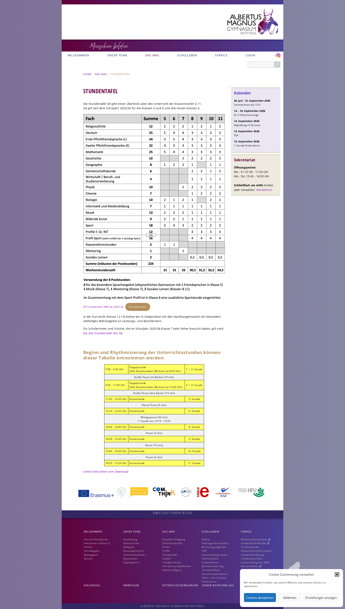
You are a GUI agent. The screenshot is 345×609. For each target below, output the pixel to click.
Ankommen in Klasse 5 (97, 543)
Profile (166, 550)
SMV (204, 550)
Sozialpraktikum (211, 570)
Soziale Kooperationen (214, 574)
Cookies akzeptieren (260, 598)
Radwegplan (91, 554)
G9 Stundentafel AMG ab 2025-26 (103, 306)
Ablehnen (289, 598)
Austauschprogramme (214, 554)
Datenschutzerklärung (180, 585)
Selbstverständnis (172, 543)
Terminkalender (250, 547)
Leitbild (166, 558)
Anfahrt (88, 547)
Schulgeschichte (171, 562)
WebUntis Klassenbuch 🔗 (256, 539)
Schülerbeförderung (252, 554)
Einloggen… (93, 585)
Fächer (166, 547)
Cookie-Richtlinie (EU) (218, 585)
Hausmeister (130, 558)
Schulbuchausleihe (251, 558)
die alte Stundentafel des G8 (103, 333)
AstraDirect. (264, 190)
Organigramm (131, 562)
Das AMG (152, 55)
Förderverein (209, 581)
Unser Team (117, 55)
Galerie (206, 539)
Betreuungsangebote (214, 547)
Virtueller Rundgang (173, 539)
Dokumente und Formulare (256, 550)
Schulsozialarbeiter (134, 554)
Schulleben (187, 55)
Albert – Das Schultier (214, 577)
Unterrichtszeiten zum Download (106, 471)
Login (250, 55)
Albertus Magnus (172, 570)
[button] (337, 574)
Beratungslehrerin (133, 550)
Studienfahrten (210, 562)
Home (87, 74)
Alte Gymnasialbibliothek (176, 566)
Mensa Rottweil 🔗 (251, 566)
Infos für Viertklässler (96, 539)
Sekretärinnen (131, 543)
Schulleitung (130, 539)
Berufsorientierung (213, 566)
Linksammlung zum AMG (255, 562)
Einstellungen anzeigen (321, 598)
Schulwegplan (92, 550)
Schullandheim (210, 558)
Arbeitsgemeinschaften (215, 543)
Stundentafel (169, 554)
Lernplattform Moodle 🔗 (255, 543)
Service (221, 55)
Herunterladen (138, 306)
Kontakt (88, 558)
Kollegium (129, 547)
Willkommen (78, 55)
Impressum (131, 585)
